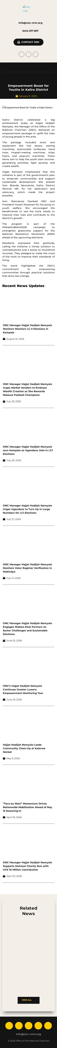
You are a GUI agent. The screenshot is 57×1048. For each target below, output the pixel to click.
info (18, 1034)
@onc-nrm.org (31, 1034)
